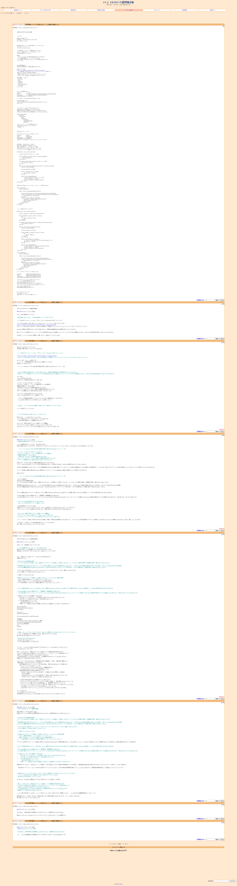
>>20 (18, 773)
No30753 (20, 439)
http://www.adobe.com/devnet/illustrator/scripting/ (31, 70)
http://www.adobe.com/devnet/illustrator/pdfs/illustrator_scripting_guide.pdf (36, 325)
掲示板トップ (17, 10)
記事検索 (184, 10)
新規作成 (73, 10)
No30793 (20, 542)
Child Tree (118, 884)
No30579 (20, 311)
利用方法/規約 (101, 10)
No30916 (20, 707)
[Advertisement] (118, 19)
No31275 (20, 827)
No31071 (20, 809)
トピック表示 (128, 10)
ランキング (157, 10)
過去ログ (212, 10)
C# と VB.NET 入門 (45, 10)
